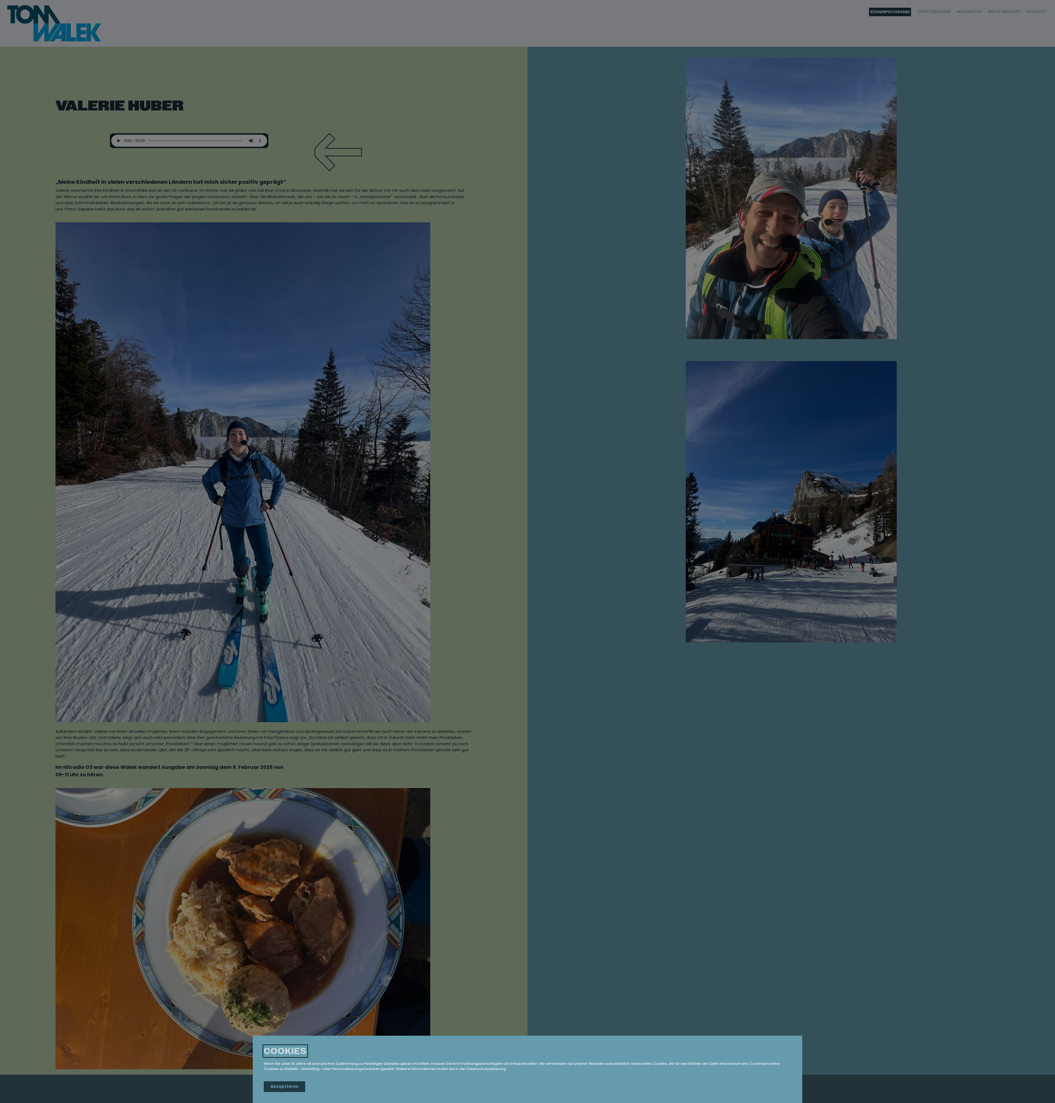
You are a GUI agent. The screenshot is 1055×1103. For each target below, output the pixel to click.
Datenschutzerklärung (486, 1069)
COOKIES (285, 1051)
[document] (527, 551)
